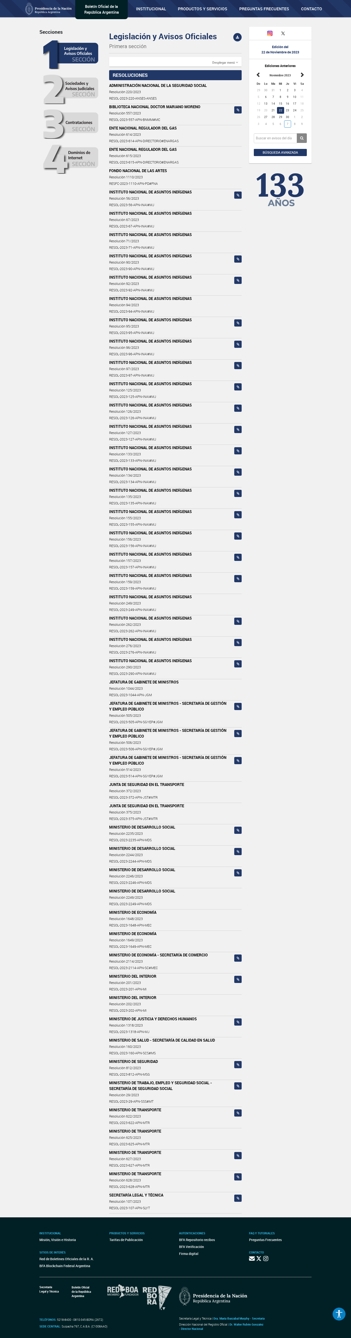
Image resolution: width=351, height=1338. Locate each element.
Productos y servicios (202, 8)
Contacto (311, 8)
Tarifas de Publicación (126, 1239)
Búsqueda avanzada (280, 152)
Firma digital (188, 1253)
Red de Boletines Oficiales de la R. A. (66, 1259)
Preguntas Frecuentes (264, 8)
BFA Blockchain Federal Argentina (64, 1266)
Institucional (151, 8)
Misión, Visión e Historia (57, 1239)
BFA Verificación (191, 1246)
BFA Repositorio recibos (197, 1239)
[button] (225, 62)
